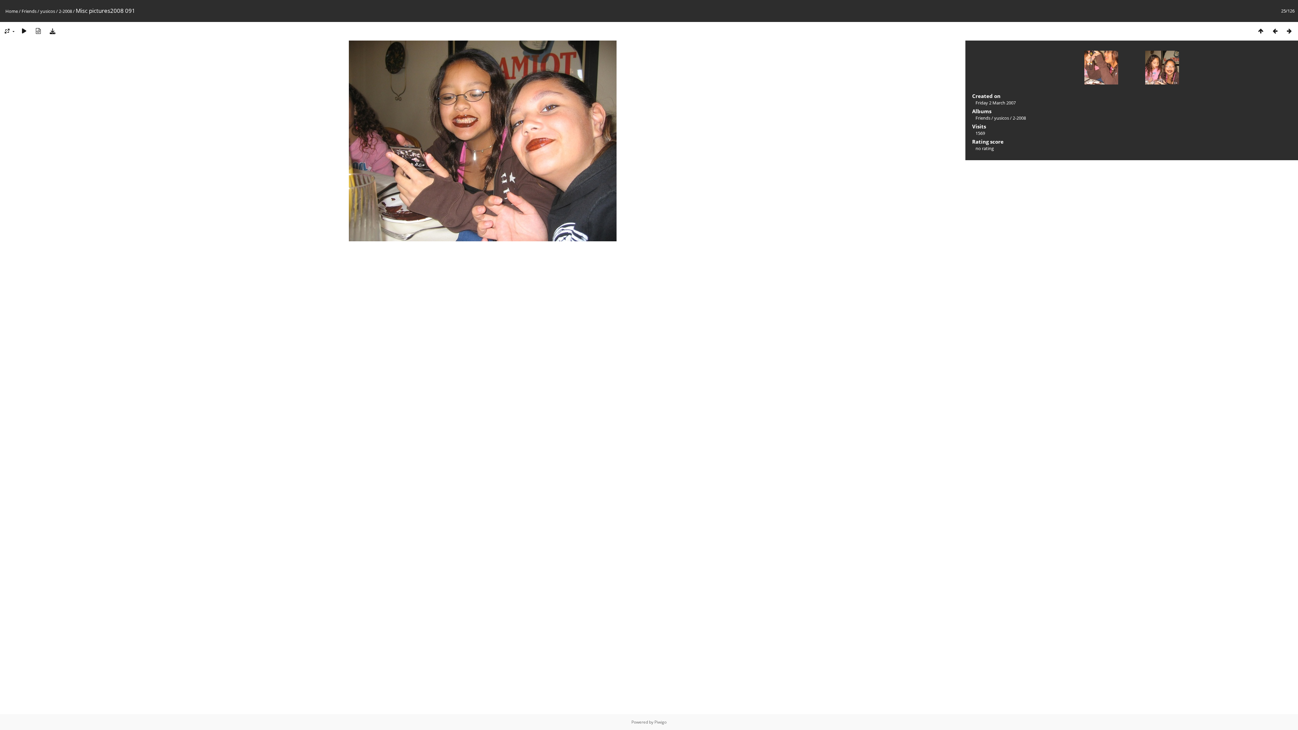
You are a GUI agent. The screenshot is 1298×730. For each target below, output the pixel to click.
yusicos (47, 11)
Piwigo (660, 722)
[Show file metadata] (38, 31)
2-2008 (65, 11)
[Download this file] (52, 31)
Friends (29, 11)
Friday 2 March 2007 (996, 103)
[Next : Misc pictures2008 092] (1289, 31)
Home (11, 11)
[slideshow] (24, 31)
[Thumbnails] (1261, 31)
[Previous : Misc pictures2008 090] (1275, 31)
